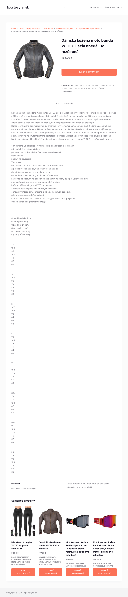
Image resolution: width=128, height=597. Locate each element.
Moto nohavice (23, 562)
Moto (71, 88)
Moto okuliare (77, 563)
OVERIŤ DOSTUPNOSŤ (89, 72)
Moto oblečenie (96, 88)
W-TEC (73, 92)
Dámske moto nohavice (21, 560)
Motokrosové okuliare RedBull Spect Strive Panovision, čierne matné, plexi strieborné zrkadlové (77, 548)
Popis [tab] (57, 103)
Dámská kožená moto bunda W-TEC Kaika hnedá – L (49, 545)
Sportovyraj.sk (17, 7)
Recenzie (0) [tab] (69, 103)
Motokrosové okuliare (76, 566)
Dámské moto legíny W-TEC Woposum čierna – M (21, 545)
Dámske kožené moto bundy (86, 86)
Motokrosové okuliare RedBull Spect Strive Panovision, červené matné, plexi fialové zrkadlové (104, 548)
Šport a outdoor (112, 7)
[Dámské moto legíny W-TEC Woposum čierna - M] (23, 522)
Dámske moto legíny (19, 557)
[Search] (64, 7)
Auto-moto (94, 7)
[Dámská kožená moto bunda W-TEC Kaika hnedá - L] (50, 522)
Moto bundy (81, 88)
